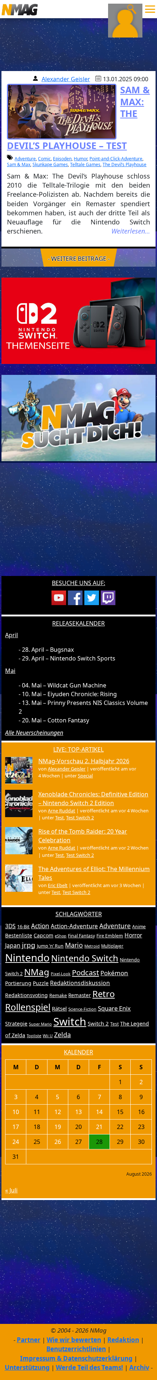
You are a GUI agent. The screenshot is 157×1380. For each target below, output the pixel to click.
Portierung (18, 983)
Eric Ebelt (58, 885)
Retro (103, 994)
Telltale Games (85, 164)
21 (99, 1127)
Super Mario (40, 1024)
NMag (36, 972)
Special (85, 775)
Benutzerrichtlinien (76, 1349)
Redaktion (123, 1340)
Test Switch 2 (80, 817)
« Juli (11, 1190)
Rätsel (59, 1008)
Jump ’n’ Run (50, 946)
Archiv (139, 1367)
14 (99, 1112)
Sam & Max (18, 164)
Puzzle (41, 983)
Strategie (16, 1023)
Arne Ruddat (61, 810)
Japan (12, 945)
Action (40, 926)
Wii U (48, 1035)
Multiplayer (112, 946)
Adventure (25, 159)
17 (15, 1127)
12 (57, 1112)
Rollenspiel (27, 1007)
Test (59, 817)
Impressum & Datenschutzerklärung (76, 1358)
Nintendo (27, 957)
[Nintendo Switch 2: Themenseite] (78, 320)
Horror (133, 935)
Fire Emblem (109, 936)
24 (15, 1142)
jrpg (28, 945)
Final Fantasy (81, 936)
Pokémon (114, 973)
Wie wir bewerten (74, 1340)
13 (78, 1112)
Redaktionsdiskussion (80, 983)
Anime (139, 927)
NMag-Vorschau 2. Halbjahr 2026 (83, 761)
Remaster (79, 995)
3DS (10, 926)
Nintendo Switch (84, 958)
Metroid (92, 946)
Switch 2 (98, 1023)
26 (57, 1142)
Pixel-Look (60, 973)
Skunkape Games (50, 164)
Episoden (62, 159)
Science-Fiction (82, 1009)
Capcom (43, 935)
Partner (29, 1340)
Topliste (34, 1035)
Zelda (62, 1034)
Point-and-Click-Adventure (115, 159)
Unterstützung (27, 1367)
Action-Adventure (74, 926)
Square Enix (114, 1008)
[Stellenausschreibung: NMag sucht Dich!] (78, 417)
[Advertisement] (78, 523)
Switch (69, 1021)
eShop (60, 935)
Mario (74, 945)
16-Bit (23, 926)
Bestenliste (18, 935)
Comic (44, 159)
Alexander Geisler (66, 79)
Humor (80, 159)
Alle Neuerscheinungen (34, 733)
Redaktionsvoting (26, 995)
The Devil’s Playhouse (124, 164)
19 (57, 1127)
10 (15, 1112)
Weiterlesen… (130, 231)
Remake (58, 995)
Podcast (85, 972)
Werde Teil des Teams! (89, 1367)
